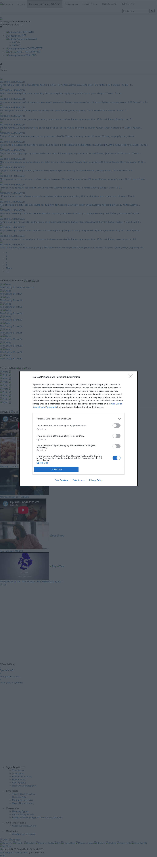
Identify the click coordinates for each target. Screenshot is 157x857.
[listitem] (78, 418)
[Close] (131, 377)
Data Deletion (61, 480)
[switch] (117, 425)
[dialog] (78, 428)
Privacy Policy (96, 480)
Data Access (78, 480)
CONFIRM (56, 469)
